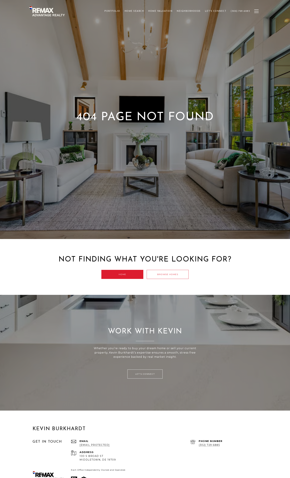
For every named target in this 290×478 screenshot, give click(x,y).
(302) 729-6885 (209, 444)
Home (122, 274)
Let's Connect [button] (145, 374)
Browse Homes (167, 274)
